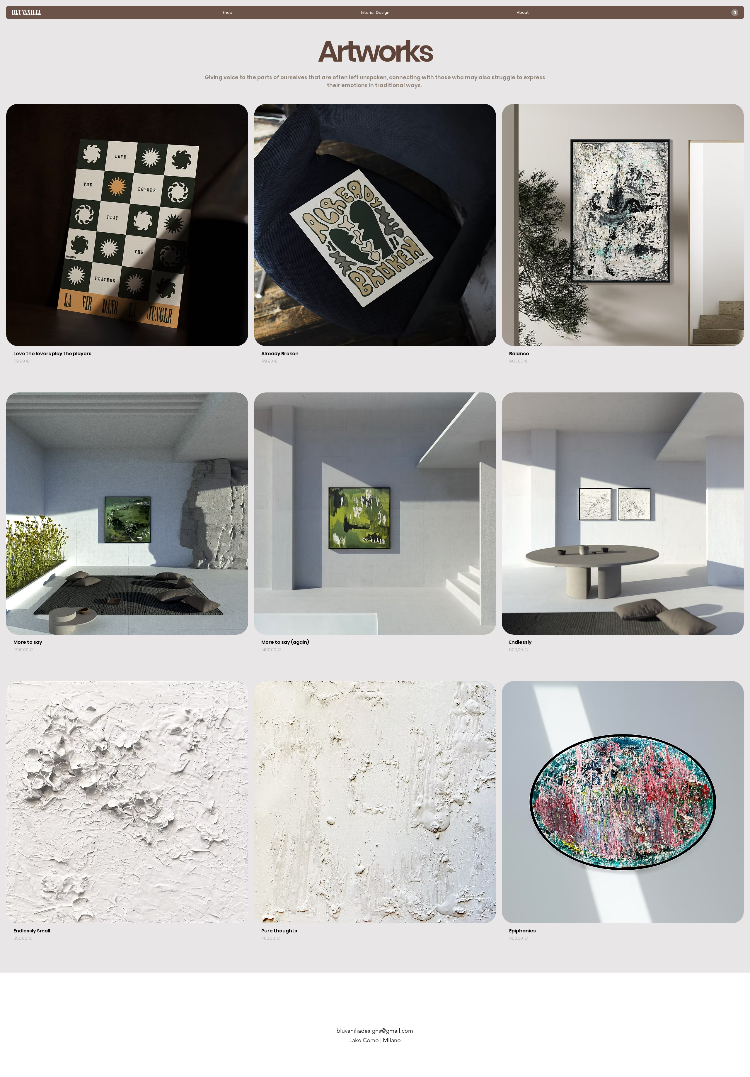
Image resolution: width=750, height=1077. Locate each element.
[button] (734, 12)
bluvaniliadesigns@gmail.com (375, 1030)
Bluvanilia (26, 13)
